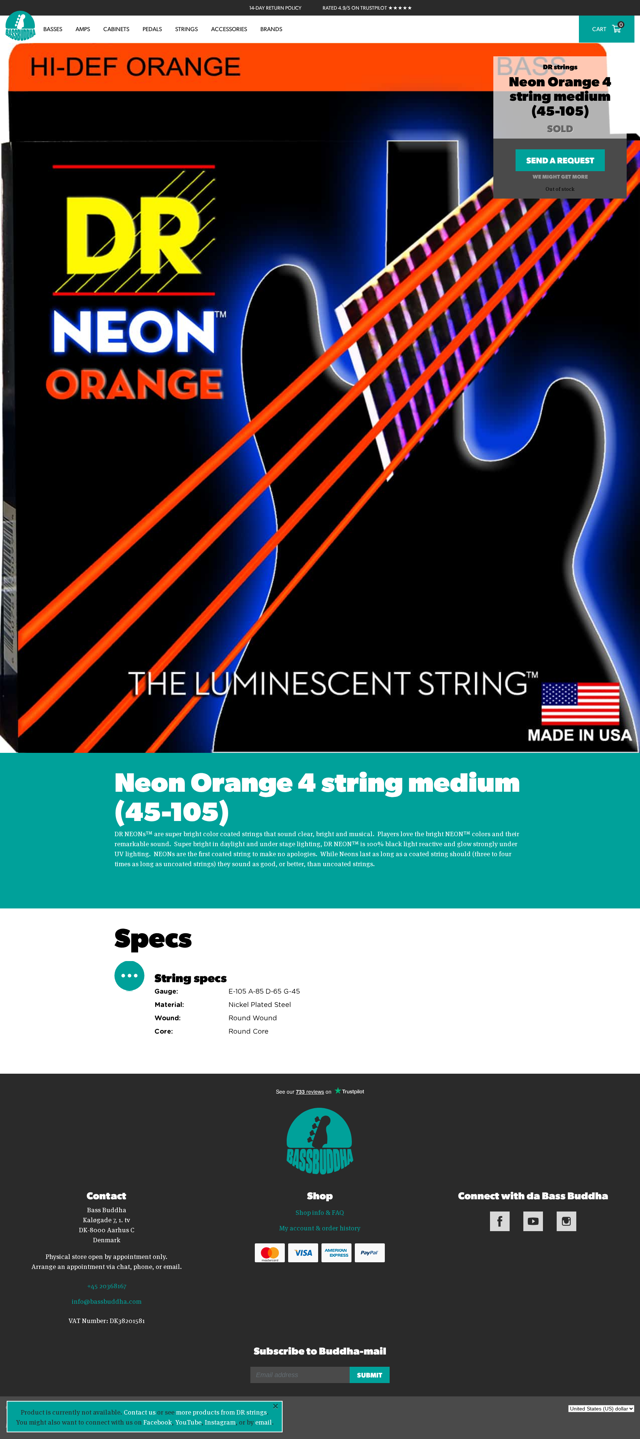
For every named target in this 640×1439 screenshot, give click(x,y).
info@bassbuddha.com (106, 1301)
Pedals (152, 29)
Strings (186, 29)
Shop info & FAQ (320, 1212)
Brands (271, 29)
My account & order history (319, 1227)
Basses (52, 29)
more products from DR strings (221, 1411)
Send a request (560, 162)
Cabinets (116, 29)
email (263, 1421)
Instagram (220, 1421)
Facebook (157, 1421)
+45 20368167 (106, 1285)
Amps (83, 29)
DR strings (560, 66)
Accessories (229, 29)
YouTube (188, 1421)
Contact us (140, 1411)
